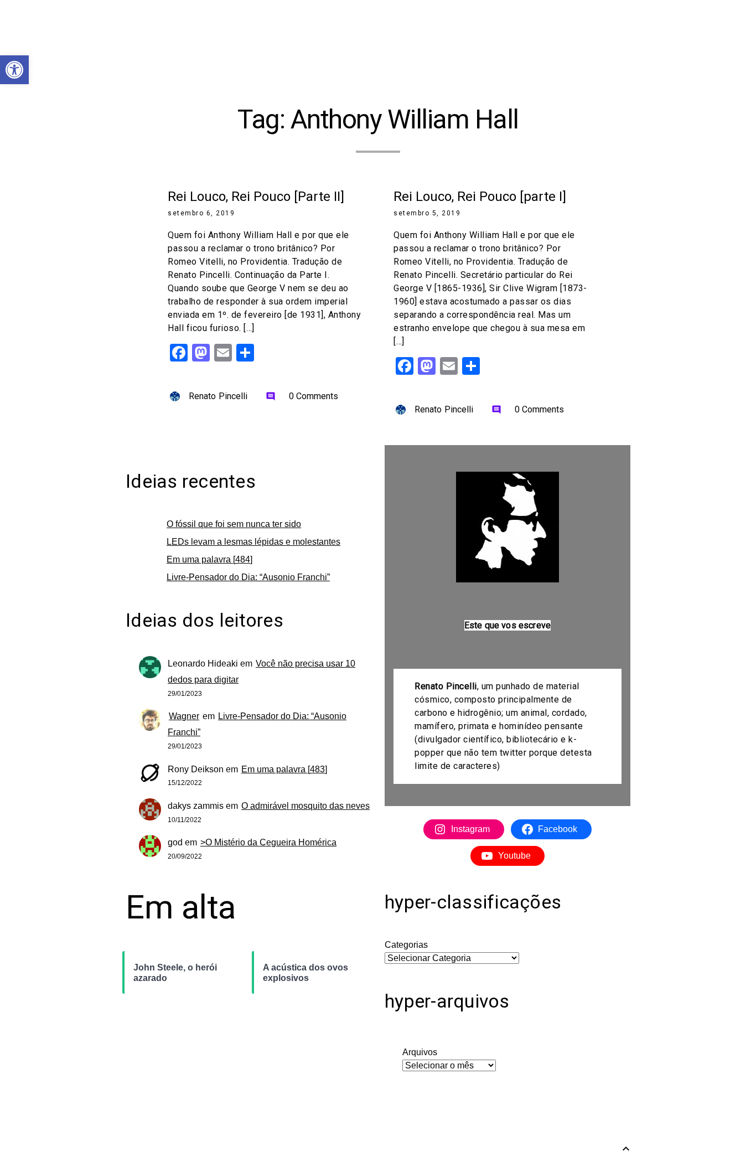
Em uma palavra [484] (209, 559)
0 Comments (302, 396)
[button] (14, 69)
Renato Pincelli (218, 396)
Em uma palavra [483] (284, 769)
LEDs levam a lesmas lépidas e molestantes (253, 541)
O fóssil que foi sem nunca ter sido (234, 524)
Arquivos (419, 1052)
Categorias (406, 944)
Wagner (184, 716)
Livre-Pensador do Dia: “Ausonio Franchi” (248, 577)
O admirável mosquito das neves (305, 805)
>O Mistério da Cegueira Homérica (268, 842)
